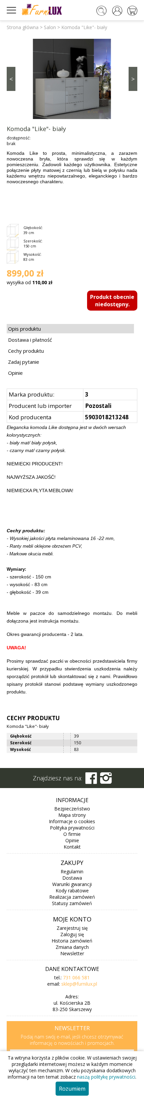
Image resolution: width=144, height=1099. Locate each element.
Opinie (15, 372)
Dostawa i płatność (30, 339)
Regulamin (72, 871)
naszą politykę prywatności (106, 1077)
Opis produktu (24, 328)
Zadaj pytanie (23, 361)
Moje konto (72, 919)
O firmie (72, 834)
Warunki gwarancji (72, 884)
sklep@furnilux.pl (79, 984)
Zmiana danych (72, 947)
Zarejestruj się (72, 928)
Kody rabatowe (72, 890)
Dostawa (72, 878)
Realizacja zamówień (72, 897)
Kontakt (72, 847)
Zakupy (72, 863)
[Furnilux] (42, 13)
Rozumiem (72, 1088)
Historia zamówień (72, 941)
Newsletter (72, 953)
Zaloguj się (72, 934)
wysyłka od (29, 282)
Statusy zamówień (72, 903)
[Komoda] (72, 78)
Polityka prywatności (72, 828)
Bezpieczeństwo (72, 808)
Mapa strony (72, 815)
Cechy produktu (26, 350)
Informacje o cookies (72, 821)
